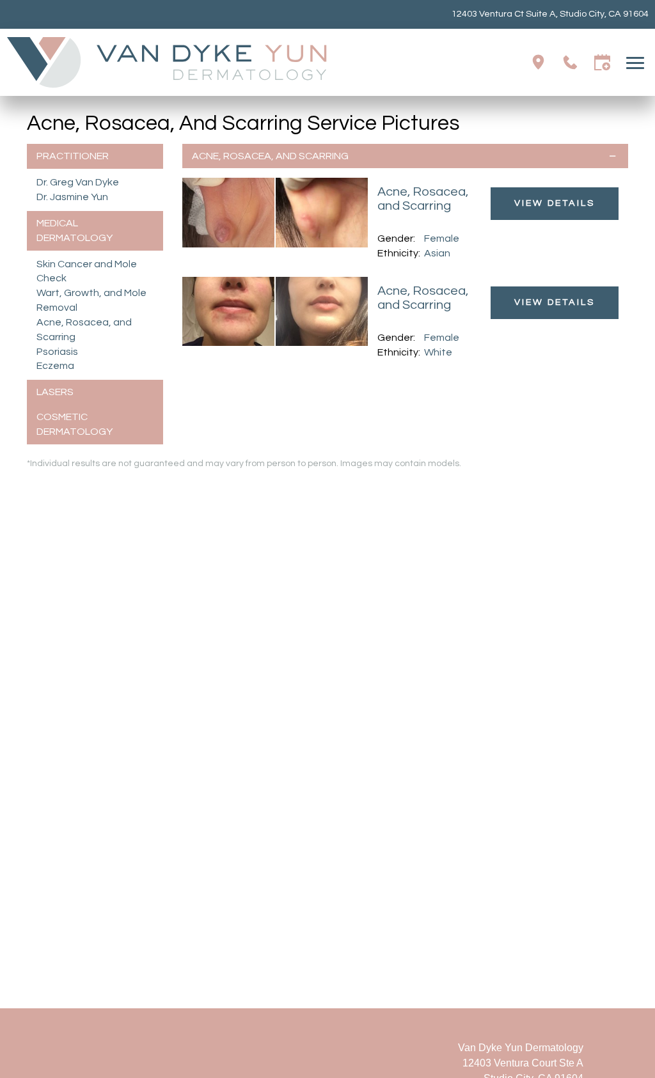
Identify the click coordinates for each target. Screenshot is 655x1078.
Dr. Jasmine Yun (72, 197)
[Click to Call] (570, 62)
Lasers (55, 392)
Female (441, 238)
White (438, 352)
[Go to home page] (167, 62)
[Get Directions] (538, 62)
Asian (437, 253)
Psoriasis (57, 352)
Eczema (55, 366)
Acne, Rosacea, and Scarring (270, 156)
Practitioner (72, 156)
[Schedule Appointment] (602, 62)
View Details (554, 203)
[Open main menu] (637, 62)
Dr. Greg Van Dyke (77, 182)
